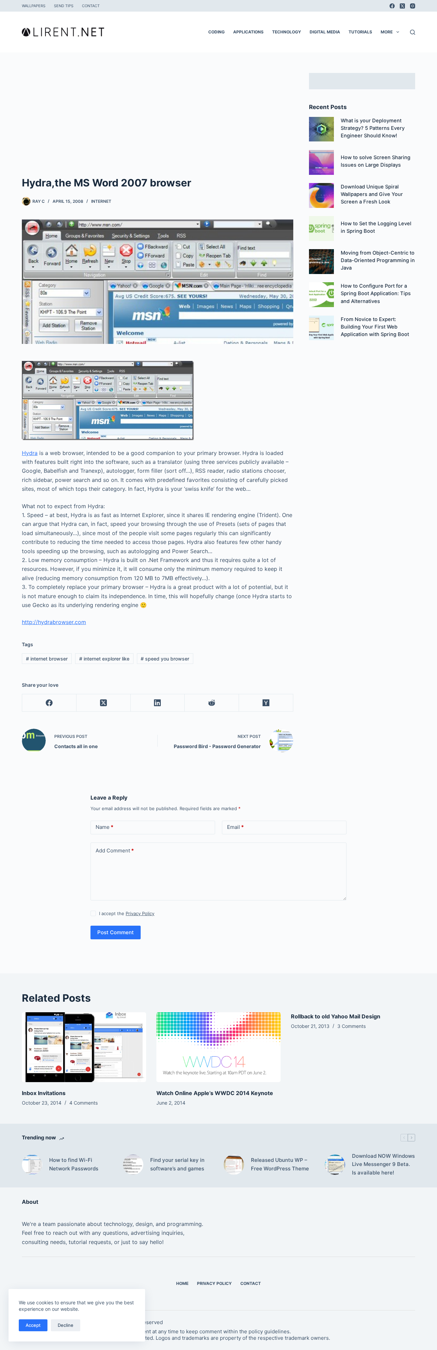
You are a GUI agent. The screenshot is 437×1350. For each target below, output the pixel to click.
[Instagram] (412, 6)
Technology (286, 31)
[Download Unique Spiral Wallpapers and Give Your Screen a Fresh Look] (321, 195)
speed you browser (165, 659)
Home (182, 1283)
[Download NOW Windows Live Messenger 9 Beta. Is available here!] (335, 1164)
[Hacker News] (266, 703)
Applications (248, 31)
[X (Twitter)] (402, 6)
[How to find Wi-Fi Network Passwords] (32, 1164)
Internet (101, 201)
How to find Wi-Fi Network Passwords (73, 1164)
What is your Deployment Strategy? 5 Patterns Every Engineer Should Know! (373, 128)
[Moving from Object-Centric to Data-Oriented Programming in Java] (321, 261)
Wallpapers (33, 5)
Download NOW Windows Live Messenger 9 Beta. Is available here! (383, 1164)
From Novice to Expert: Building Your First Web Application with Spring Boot (375, 326)
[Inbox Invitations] (84, 1047)
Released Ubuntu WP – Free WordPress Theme (280, 1164)
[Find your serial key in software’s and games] (133, 1164)
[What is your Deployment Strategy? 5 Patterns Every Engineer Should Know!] (321, 129)
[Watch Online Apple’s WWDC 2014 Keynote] (218, 1047)
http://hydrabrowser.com (54, 622)
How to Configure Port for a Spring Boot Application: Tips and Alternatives (376, 293)
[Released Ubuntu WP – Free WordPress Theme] (234, 1164)
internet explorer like (104, 659)
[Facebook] (392, 6)
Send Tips (63, 5)
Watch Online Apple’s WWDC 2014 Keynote (214, 1093)
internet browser (47, 659)
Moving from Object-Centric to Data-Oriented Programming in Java (378, 260)
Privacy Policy (140, 913)
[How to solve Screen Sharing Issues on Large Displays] (321, 162)
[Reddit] (212, 703)
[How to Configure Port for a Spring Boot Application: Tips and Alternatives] (321, 294)
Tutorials (360, 31)
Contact (91, 5)
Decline (65, 1325)
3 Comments (351, 1026)
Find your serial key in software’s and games (177, 1164)
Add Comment (115, 850)
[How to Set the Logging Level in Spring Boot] (321, 228)
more (387, 31)
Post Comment (115, 932)
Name (104, 827)
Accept (33, 1325)
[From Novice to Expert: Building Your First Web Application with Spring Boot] (321, 328)
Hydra (30, 453)
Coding (216, 31)
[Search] (412, 32)
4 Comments (83, 1103)
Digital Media (325, 31)
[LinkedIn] (158, 703)
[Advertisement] (157, 124)
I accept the (126, 913)
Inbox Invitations (44, 1093)
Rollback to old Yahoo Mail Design (335, 1016)
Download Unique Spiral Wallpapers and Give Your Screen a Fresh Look (372, 194)
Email (235, 827)
